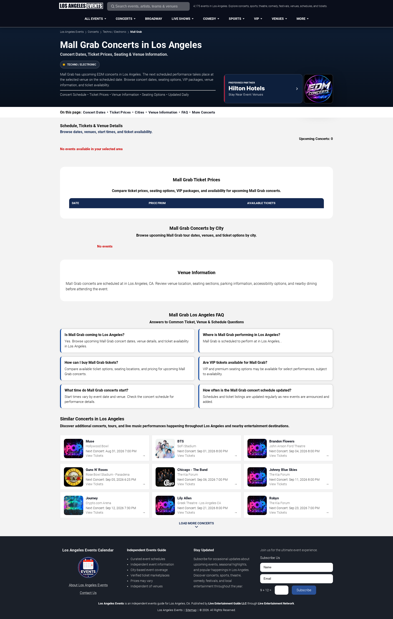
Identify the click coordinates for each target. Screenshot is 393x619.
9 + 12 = (265, 590)
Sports (235, 18)
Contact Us (88, 593)
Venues (278, 18)
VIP (256, 18)
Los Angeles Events (72, 31)
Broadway (153, 18)
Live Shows (181, 18)
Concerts (124, 18)
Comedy (209, 18)
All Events (94, 18)
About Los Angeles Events (88, 585)
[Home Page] (81, 6)
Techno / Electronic (114, 31)
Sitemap (191, 610)
